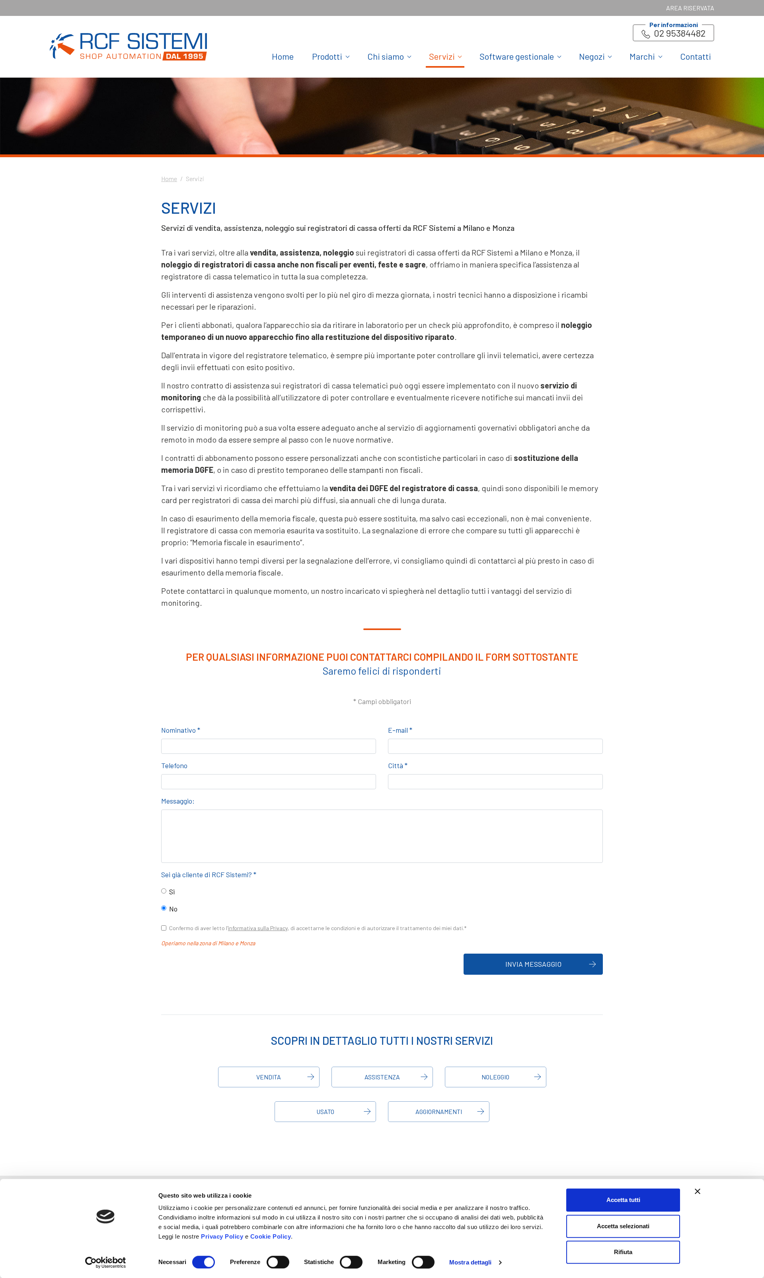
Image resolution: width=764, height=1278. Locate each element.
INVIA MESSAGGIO (533, 964)
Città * (397, 765)
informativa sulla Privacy (258, 928)
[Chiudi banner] (697, 1191)
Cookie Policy (270, 1236)
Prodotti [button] (327, 56)
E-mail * (400, 730)
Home (283, 56)
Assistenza (382, 1077)
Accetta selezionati (623, 1226)
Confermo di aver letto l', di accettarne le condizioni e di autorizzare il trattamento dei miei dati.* (317, 928)
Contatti (695, 56)
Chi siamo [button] (385, 56)
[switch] (278, 1262)
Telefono (174, 765)
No (173, 908)
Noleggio (495, 1077)
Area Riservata (690, 8)
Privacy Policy (222, 1236)
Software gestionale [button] (516, 56)
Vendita (268, 1077)
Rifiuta (623, 1252)
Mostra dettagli (470, 1262)
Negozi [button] (592, 56)
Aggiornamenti (438, 1111)
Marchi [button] (642, 56)
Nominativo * (180, 730)
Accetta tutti (623, 1199)
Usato (325, 1111)
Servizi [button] (442, 56)
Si (172, 891)
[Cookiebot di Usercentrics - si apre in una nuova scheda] (105, 1262)
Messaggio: (178, 800)
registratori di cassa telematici (335, 385)
